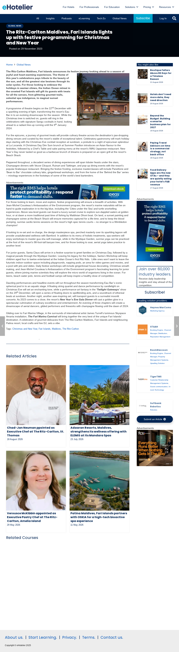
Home (9, 64)
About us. (14, 637)
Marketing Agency (157, 311)
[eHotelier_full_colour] (17, 7)
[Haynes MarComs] (143, 310)
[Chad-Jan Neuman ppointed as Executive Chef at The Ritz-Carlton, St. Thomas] (36, 395)
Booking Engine (156, 330)
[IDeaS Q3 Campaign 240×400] (155, 260)
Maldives (56, 329)
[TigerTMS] (143, 379)
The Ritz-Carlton (70, 329)
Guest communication (159, 387)
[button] (137, 7)
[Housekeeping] (155, 465)
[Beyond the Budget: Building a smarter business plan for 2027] (143, 119)
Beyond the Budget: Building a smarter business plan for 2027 (160, 121)
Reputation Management (160, 337)
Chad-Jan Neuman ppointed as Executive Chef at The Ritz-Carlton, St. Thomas (35, 432)
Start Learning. (42, 637)
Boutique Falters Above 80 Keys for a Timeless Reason (160, 74)
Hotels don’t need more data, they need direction (160, 97)
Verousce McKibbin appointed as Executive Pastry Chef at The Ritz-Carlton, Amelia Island (32, 517)
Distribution (162, 333)
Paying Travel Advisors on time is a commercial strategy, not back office (160, 148)
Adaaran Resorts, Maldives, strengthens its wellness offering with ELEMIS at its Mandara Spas (98, 432)
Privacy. (69, 637)
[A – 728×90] (67, 198)
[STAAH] (143, 329)
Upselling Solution (157, 363)
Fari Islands (45, 329)
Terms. (88, 637)
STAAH (154, 326)
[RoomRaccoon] (143, 353)
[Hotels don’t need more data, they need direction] (143, 98)
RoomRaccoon (159, 349)
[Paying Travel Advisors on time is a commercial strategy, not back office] (143, 146)
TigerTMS (156, 376)
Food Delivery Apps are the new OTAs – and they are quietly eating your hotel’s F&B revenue (160, 177)
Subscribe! (155, 292)
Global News (24, 64)
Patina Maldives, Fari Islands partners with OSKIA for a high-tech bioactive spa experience (98, 517)
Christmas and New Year (24, 329)
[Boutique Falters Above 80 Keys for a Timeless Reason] (143, 74)
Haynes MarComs (160, 307)
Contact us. (112, 637)
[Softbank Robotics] (143, 406)
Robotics (153, 410)
